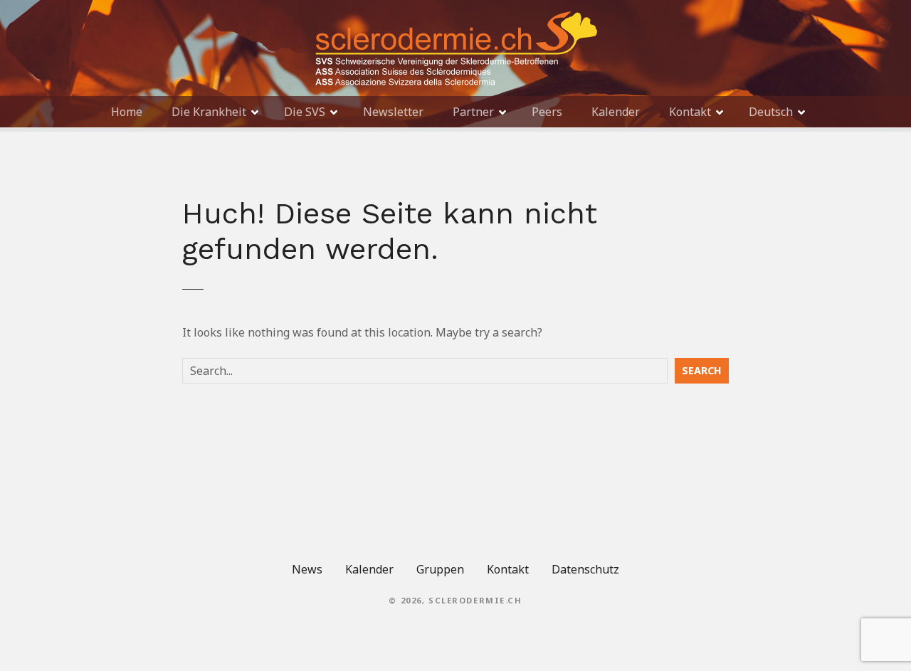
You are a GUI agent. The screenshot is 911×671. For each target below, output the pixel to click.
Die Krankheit (209, 112)
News (307, 569)
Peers (547, 112)
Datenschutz (585, 569)
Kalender (615, 112)
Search (702, 370)
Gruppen (440, 569)
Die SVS (304, 112)
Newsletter (393, 112)
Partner (473, 112)
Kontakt (690, 112)
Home (126, 112)
